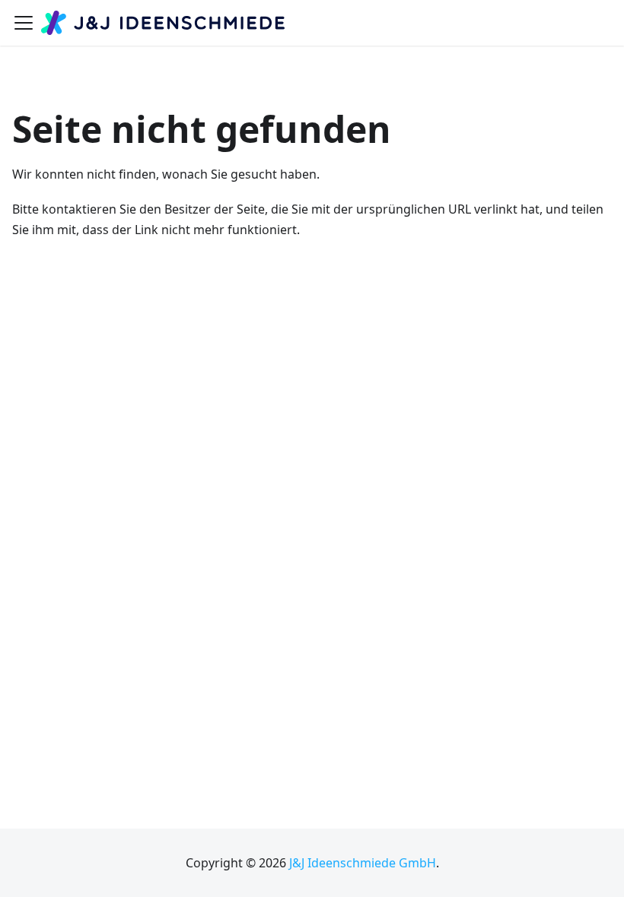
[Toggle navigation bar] (23, 22)
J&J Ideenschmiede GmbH (362, 862)
